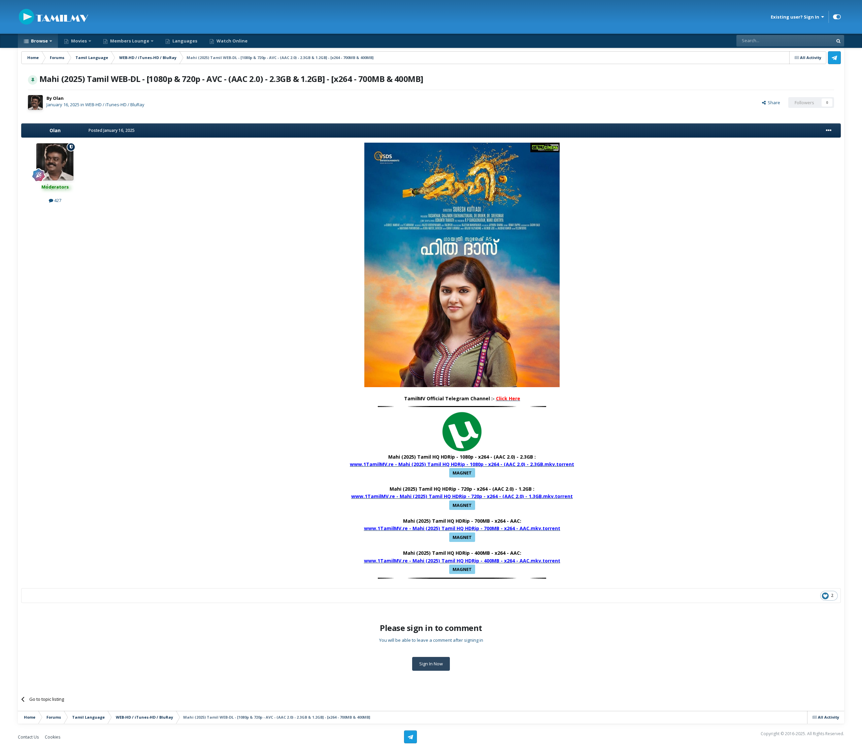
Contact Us (28, 737)
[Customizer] (837, 17)
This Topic (813, 41)
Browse (39, 41)
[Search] (838, 41)
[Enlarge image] (462, 264)
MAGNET (462, 473)
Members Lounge (129, 41)
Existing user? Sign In (796, 17)
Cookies (52, 737)
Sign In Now (431, 664)
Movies (78, 41)
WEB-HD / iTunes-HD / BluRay (114, 105)
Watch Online (231, 41)
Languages (184, 41)
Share (773, 102)
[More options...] (828, 130)
